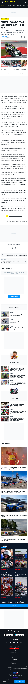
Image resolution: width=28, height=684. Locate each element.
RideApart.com (14, 659)
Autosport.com (14, 654)
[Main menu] (2, 2)
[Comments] (25, 37)
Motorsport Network (11, 681)
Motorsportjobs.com (14, 652)
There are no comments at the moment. (14, 273)
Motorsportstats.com (14, 657)
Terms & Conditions (7, 679)
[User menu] (25, 2)
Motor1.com (14, 650)
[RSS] (21, 642)
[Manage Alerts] (15, 248)
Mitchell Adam (4, 36)
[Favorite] (21, 37)
